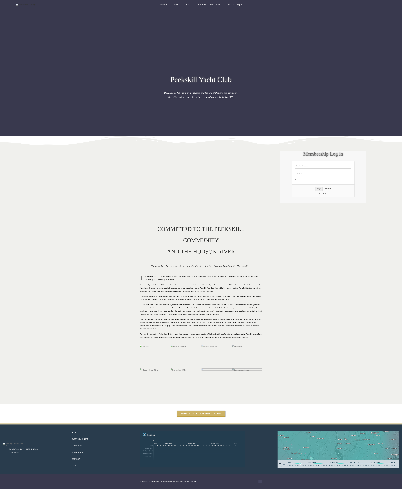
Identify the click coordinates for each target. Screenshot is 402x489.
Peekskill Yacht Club (228, 346)
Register (328, 188)
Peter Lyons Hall (191, 481)
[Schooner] (170, 370)
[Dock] (170, 346)
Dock (166, 346)
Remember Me (302, 179)
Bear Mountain (259, 370)
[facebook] (347, 4)
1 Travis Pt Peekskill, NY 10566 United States (23, 449)
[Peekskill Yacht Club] (232, 346)
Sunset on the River (197, 346)
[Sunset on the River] (201, 346)
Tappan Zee (259, 346)
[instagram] (352, 4)
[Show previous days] (284, 464)
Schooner (166, 370)
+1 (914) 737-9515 (13, 452)
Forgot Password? (323, 193)
